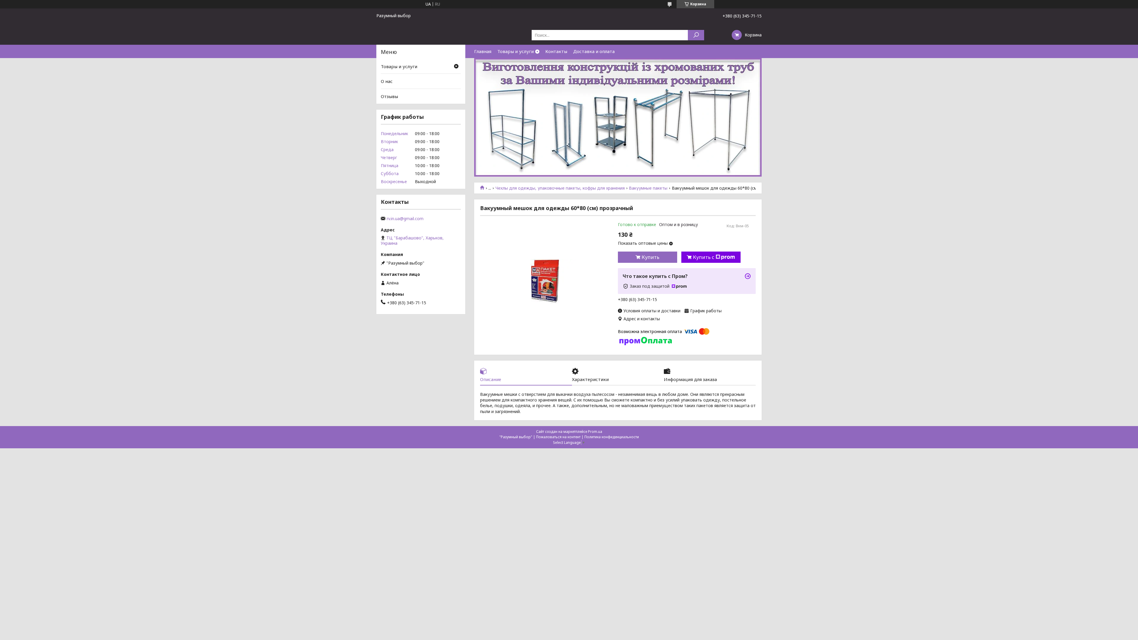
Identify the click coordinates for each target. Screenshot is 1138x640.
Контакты (556, 51)
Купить (650, 257)
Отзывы (389, 96)
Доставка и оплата (594, 51)
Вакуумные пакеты (648, 188)
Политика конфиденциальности (611, 436)
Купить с (703, 257)
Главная (482, 51)
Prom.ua (595, 431)
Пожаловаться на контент (558, 436)
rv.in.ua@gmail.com (405, 218)
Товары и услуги (515, 51)
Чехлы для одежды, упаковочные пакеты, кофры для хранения (560, 188)
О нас (387, 81)
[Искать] (696, 35)
